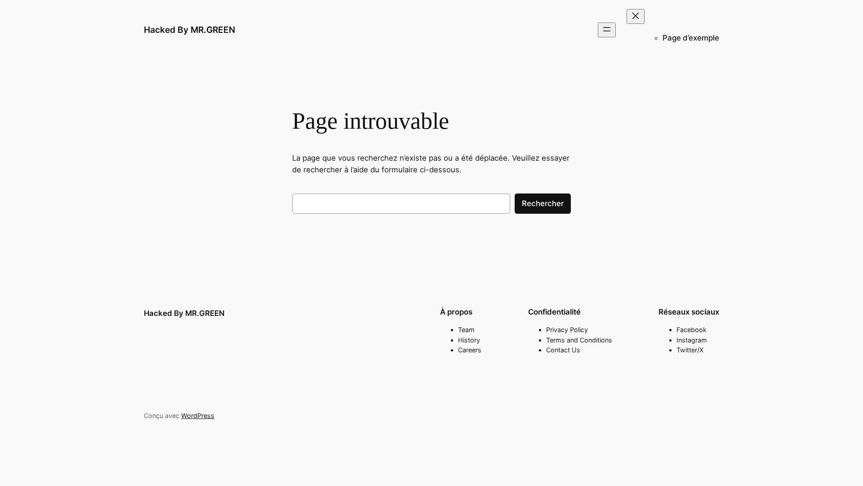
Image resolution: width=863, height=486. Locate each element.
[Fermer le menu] (636, 16)
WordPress (197, 415)
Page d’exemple (691, 37)
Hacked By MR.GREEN (189, 29)
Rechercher (543, 203)
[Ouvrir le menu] (607, 29)
